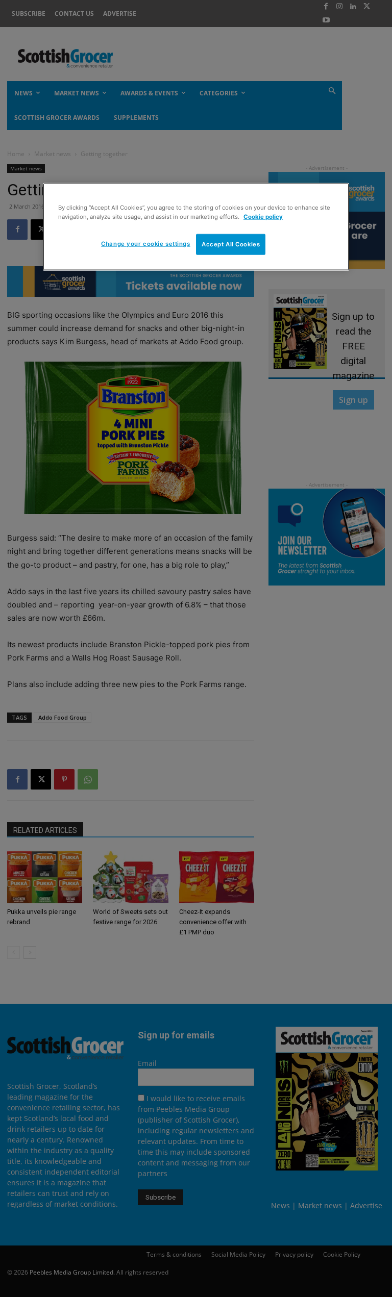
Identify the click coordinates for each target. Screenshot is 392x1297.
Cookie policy (263, 216)
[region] (196, 227)
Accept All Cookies (231, 243)
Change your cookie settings (145, 243)
